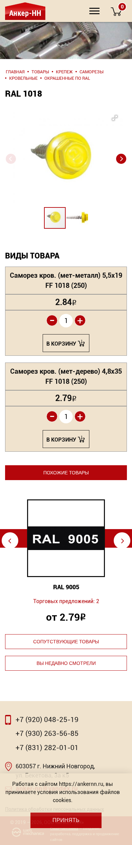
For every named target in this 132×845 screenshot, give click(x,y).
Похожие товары (66, 472)
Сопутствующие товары (66, 641)
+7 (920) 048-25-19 (47, 720)
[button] (64, 146)
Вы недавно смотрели (66, 663)
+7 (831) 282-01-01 (47, 748)
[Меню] (94, 11)
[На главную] (24, 11)
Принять (66, 820)
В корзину (61, 344)
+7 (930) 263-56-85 (47, 733)
